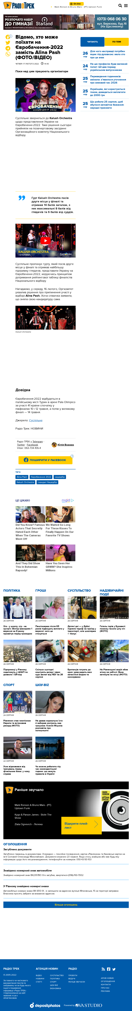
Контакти (106, 984)
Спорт (8, 685)
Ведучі (71, 979)
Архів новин (107, 978)
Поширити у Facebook (51, 459)
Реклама (105, 991)
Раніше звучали (76, 982)
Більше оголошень (66, 904)
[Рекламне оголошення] (66, 22)
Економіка (55, 988)
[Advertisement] (45, 164)
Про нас (105, 988)
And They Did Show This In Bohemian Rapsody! (28, 567)
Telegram (38, 441)
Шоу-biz (42, 685)
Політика (11, 591)
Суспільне (35, 420)
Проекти (72, 975)
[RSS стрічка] (103, 969)
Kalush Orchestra (25, 482)
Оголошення (15, 844)
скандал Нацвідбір (47, 482)
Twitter (21, 444)
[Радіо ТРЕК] (19, 5)
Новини (40, 979)
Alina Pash (22, 477)
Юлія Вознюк (66, 444)
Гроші (40, 591)
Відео (39, 975)
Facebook (32, 444)
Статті (39, 982)
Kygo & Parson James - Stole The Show (33, 816)
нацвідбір (60, 477)
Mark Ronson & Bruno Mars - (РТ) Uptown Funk (33, 806)
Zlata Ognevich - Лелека (28, 824)
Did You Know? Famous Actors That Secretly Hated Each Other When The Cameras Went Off (30, 532)
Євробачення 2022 (41, 477)
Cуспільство (79, 591)
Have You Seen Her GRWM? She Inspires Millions (59, 567)
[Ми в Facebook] (108, 969)
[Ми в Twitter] (114, 970)
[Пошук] (120, 5)
